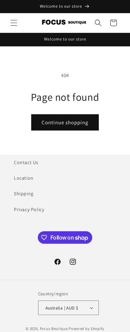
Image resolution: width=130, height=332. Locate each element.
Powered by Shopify (86, 328)
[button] (13, 22)
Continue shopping (65, 122)
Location (24, 178)
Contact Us (26, 162)
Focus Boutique (54, 328)
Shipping (24, 193)
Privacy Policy (29, 209)
